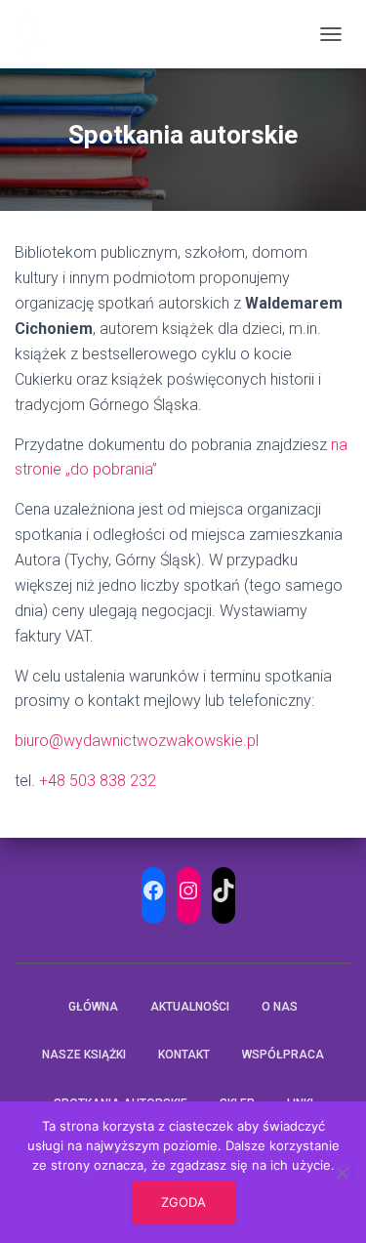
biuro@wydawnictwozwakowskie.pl (137, 740)
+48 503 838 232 (97, 780)
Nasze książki (84, 1054)
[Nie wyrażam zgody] (341, 1172)
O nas (280, 1007)
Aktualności (189, 1007)
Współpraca (283, 1054)
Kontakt (184, 1054)
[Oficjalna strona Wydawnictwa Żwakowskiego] (38, 34)
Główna (93, 1007)
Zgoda (183, 1202)
